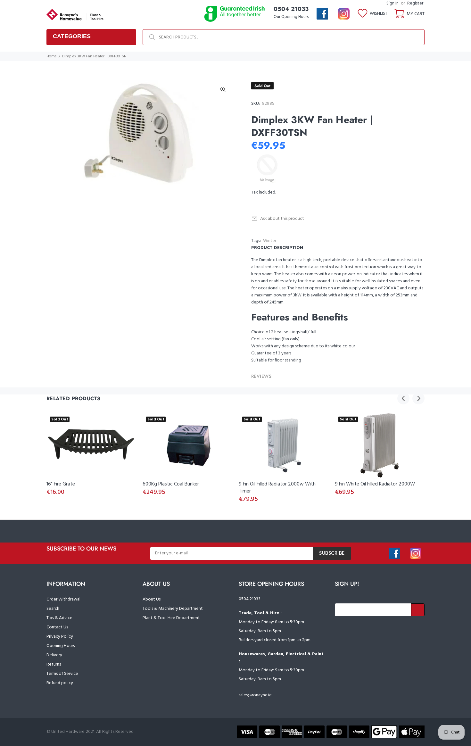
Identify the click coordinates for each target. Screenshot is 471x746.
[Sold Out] (91, 445)
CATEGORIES (72, 36)
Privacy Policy (59, 636)
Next (418, 398)
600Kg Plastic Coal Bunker (171, 484)
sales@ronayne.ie (255, 695)
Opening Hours (60, 646)
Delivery (54, 655)
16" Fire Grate (60, 484)
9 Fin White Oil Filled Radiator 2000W (375, 484)
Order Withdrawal (63, 599)
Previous (403, 398)
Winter (269, 241)
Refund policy (59, 683)
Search (52, 608)
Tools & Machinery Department (173, 608)
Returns (53, 664)
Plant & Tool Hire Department (171, 618)
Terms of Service (62, 673)
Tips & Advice (59, 618)
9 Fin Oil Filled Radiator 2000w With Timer (277, 487)
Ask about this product (282, 218)
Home (51, 56)
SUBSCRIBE (332, 553)
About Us (152, 599)
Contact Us (57, 627)
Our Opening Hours (291, 16)
